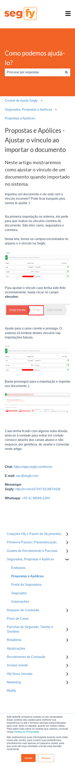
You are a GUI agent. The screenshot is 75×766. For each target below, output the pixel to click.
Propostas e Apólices (20, 118)
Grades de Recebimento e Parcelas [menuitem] (32, 551)
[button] (67, 534)
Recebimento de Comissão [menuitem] (26, 657)
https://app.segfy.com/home (33, 466)
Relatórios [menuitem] (14, 640)
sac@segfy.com (27, 475)
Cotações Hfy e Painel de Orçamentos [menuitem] (34, 534)
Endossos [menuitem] (18, 568)
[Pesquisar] (66, 72)
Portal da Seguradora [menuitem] (26, 584)
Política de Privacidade (26, 731)
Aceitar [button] (28, 758)
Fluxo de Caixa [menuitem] (17, 618)
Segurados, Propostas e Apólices (28, 109)
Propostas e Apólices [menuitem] (27, 576)
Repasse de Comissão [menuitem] (23, 610)
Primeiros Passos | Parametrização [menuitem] (32, 542)
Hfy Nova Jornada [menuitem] (19, 674)
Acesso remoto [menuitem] (17, 665)
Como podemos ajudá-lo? (35, 57)
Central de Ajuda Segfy (21, 100)
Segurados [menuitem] (19, 593)
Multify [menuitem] (11, 690)
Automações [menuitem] (20, 601)
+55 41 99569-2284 (36, 498)
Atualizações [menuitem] (16, 648)
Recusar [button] (46, 758)
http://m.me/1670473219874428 (37, 489)
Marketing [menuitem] (14, 682)
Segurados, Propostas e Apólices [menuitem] (30, 559)
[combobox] (34, 72)
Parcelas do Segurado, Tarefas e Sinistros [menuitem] (30, 629)
